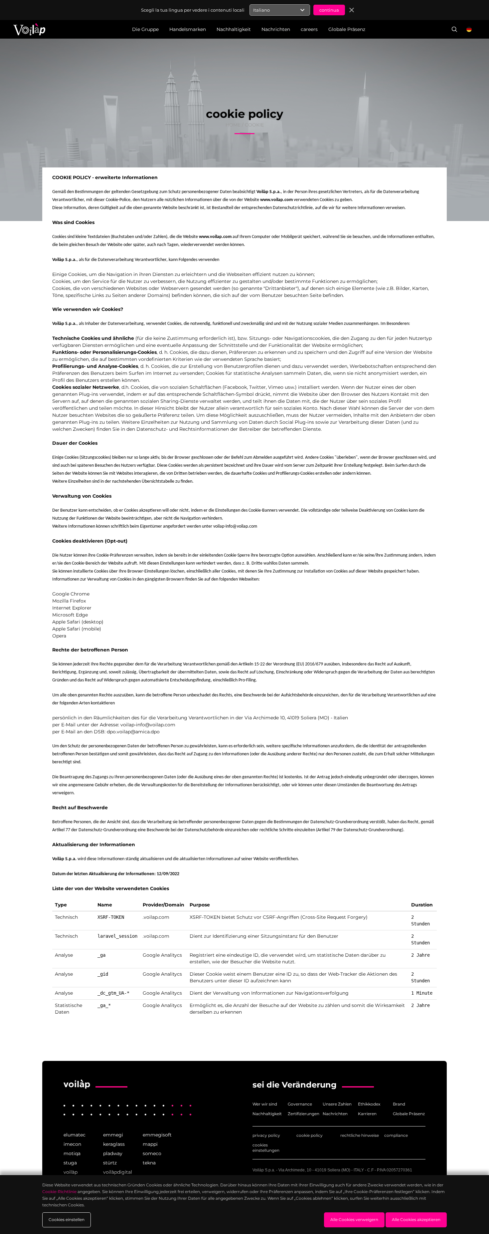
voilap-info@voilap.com (235, 526)
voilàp (71, 1172)
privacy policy (266, 1135)
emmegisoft (157, 1135)
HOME (233, 125)
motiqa (72, 1153)
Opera (59, 636)
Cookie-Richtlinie (59, 1191)
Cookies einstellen (66, 1219)
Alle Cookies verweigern (354, 1219)
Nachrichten (335, 1113)
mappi (150, 1144)
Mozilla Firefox (69, 601)
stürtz (110, 1163)
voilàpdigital (117, 1172)
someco (152, 1153)
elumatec (74, 1135)
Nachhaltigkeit (267, 1113)
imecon (72, 1144)
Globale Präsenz (409, 1113)
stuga (70, 1163)
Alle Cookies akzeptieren (416, 1219)
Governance (300, 1104)
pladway (112, 1153)
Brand (399, 1104)
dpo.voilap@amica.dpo (133, 732)
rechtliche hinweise (359, 1135)
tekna (149, 1163)
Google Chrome (70, 594)
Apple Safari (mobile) (76, 629)
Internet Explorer (71, 608)
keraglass (114, 1144)
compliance (396, 1135)
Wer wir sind (264, 1104)
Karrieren (367, 1113)
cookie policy (309, 1135)
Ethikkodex (369, 1104)
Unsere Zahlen (337, 1104)
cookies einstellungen (265, 1147)
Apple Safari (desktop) (77, 622)
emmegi (113, 1135)
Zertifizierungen (303, 1113)
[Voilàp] (77, 1084)
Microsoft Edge (70, 615)
